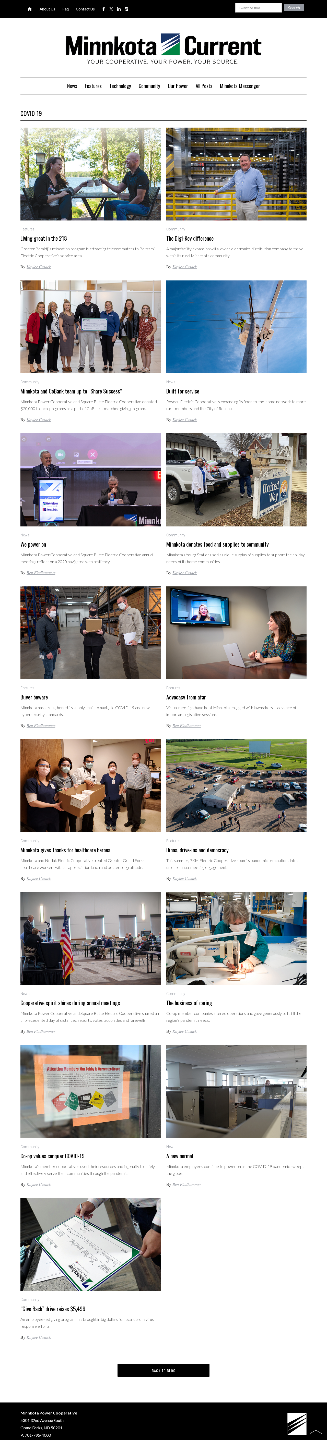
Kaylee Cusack (39, 266)
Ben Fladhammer (41, 572)
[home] (163, 50)
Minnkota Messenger (240, 86)
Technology (120, 86)
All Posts (204, 86)
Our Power (178, 86)
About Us (47, 9)
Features (93, 86)
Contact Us (85, 9)
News (72, 86)
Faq (65, 9)
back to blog (164, 1370)
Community (149, 86)
